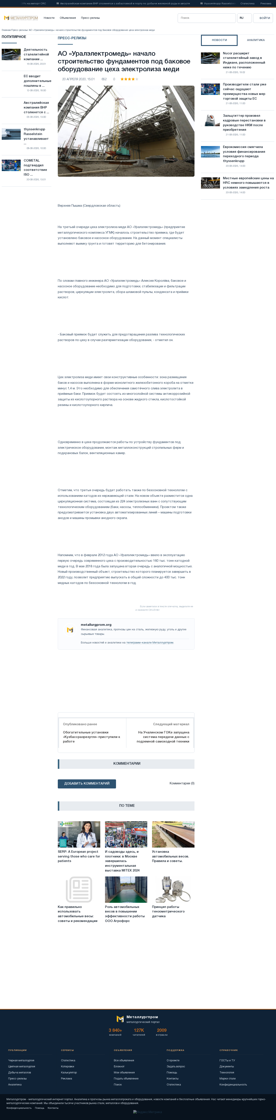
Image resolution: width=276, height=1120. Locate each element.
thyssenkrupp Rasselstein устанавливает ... (36, 136)
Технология (227, 1072)
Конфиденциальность (233, 1085)
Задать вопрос (176, 1066)
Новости (49, 18)
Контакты (173, 1079)
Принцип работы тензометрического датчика (168, 912)
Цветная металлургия (21, 1066)
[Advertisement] (126, 680)
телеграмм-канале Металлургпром (149, 643)
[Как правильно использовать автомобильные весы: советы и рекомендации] (79, 889)
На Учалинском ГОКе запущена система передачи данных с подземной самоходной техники (163, 737)
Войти (265, 18)
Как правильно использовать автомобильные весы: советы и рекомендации (77, 914)
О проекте (173, 1060)
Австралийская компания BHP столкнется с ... (36, 107)
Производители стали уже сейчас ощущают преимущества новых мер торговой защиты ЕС (244, 91)
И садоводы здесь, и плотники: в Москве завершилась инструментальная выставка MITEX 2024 (122, 861)
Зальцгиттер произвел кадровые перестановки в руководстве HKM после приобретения (244, 122)
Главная (6, 30)
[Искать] (231, 18)
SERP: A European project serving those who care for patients (79, 856)
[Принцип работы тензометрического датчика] (173, 889)
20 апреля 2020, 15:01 (78, 79)
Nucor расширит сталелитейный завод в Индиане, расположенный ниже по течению (244, 60)
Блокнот (119, 1066)
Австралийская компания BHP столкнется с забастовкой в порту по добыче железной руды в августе (111, 4)
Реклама (265, 4)
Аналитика (15, 1085)
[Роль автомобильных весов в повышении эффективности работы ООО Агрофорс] (126, 889)
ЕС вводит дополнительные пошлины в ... (37, 81)
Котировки (67, 1066)
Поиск (118, 1085)
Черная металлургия (21, 1060)
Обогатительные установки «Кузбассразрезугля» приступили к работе (91, 737)
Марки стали (228, 1079)
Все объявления (124, 1060)
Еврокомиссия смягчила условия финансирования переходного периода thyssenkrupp (244, 154)
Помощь (172, 1072)
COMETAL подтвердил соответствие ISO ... (35, 167)
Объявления (68, 18)
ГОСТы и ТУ (227, 1060)
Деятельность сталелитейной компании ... (36, 54)
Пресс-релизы (90, 18)
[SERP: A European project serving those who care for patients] (79, 834)
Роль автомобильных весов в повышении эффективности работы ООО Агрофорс (125, 914)
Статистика (247, 4)
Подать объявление (126, 1079)
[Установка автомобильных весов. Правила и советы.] (173, 834)
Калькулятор (69, 1072)
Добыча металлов (19, 1072)
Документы (227, 1066)
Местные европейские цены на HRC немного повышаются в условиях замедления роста (248, 183)
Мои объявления (124, 1072)
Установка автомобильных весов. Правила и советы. (170, 856)
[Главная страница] (20, 18)
